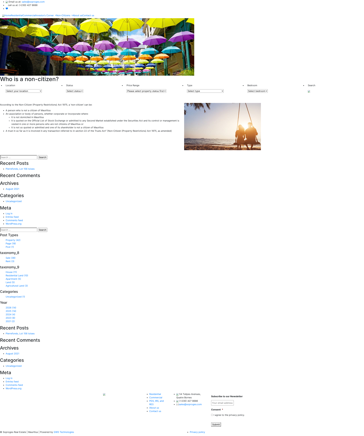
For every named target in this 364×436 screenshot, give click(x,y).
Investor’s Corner (45, 15)
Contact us (88, 15)
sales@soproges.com (33, 1)
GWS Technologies (63, 432)
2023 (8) (10, 317)
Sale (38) (10, 257)
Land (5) (10, 282)
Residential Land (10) (17, 275)
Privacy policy (197, 432)
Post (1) (10, 246)
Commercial (29, 15)
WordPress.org (13, 223)
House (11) (11, 272)
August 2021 (12, 188)
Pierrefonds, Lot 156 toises (20, 168)
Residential (17, 15)
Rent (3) (10, 261)
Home (8, 15)
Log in (9, 213)
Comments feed (14, 220)
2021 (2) (10, 321)
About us (77, 15)
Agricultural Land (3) (17, 285)
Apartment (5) (13, 278)
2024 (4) (10, 314)
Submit (216, 424)
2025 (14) (11, 311)
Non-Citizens (63, 15)
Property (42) (13, 240)
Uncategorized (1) (15, 296)
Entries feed (12, 216)
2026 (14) (11, 307)
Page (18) (11, 243)
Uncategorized (14, 201)
